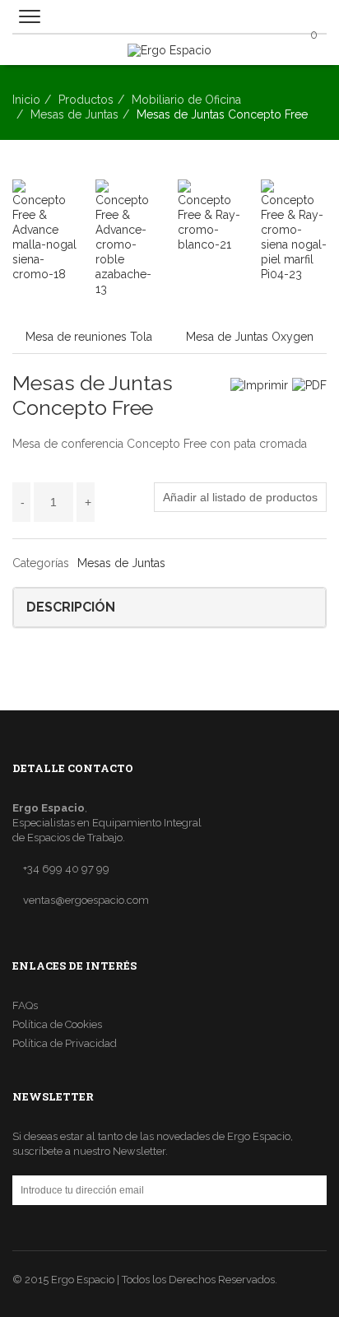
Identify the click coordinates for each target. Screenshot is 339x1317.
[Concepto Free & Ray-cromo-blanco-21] (211, 215)
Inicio (26, 99)
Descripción (70, 607)
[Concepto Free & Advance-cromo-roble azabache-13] (128, 238)
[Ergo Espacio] (169, 45)
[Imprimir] (259, 385)
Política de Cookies (57, 1024)
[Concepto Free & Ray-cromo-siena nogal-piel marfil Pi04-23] (294, 230)
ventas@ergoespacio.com (86, 900)
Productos (86, 99)
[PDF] (309, 385)
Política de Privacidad (64, 1043)
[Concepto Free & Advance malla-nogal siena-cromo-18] (45, 230)
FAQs (25, 1005)
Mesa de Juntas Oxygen (249, 336)
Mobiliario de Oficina (186, 99)
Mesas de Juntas (74, 114)
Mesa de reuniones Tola (89, 336)
